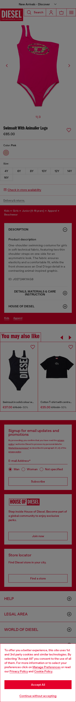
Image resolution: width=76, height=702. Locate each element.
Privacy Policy (19, 671)
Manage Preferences (47, 667)
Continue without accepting (38, 696)
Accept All (38, 684)
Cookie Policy (43, 671)
